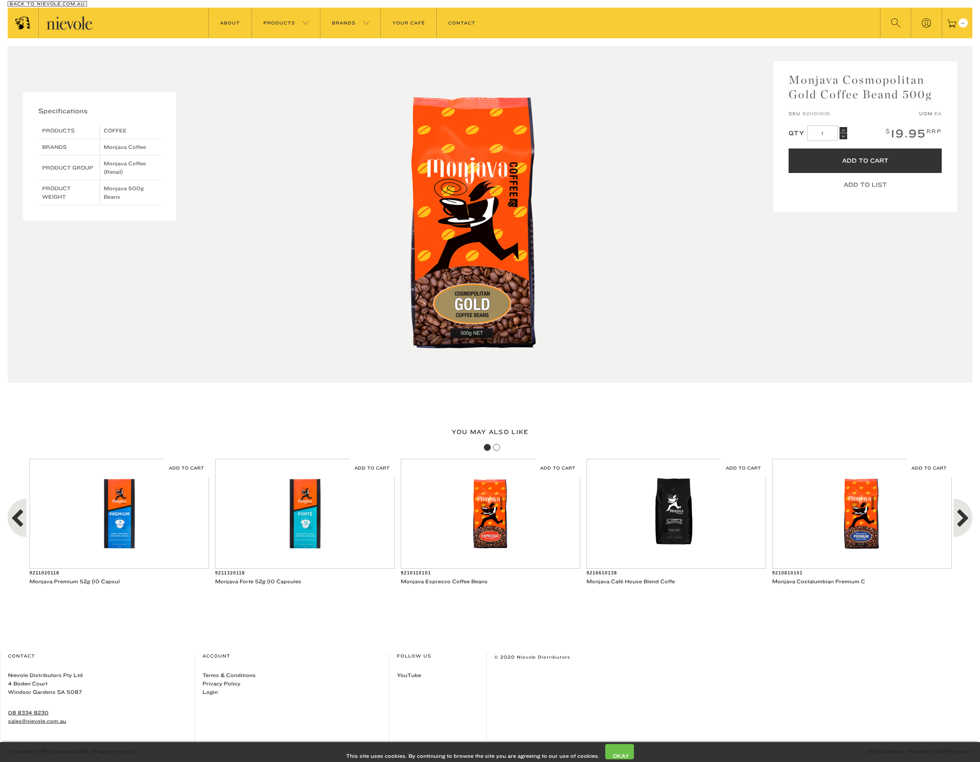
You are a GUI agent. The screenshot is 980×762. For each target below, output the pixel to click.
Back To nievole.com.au (47, 4)
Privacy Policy (221, 683)
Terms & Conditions (229, 675)
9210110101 (416, 573)
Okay (621, 756)
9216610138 (601, 573)
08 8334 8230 (28, 713)
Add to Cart (865, 160)
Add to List (865, 184)
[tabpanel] (119, 522)
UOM (926, 113)
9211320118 (230, 573)
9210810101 (787, 573)
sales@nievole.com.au (37, 721)
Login (210, 692)
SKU (794, 113)
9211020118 (44, 573)
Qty (796, 133)
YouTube (409, 675)
